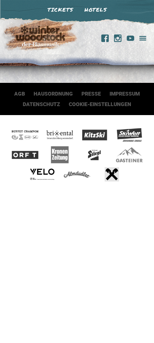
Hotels (95, 9)
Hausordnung (53, 93)
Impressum (125, 93)
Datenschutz (41, 104)
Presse (91, 93)
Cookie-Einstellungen (100, 104)
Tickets (60, 9)
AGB (19, 93)
